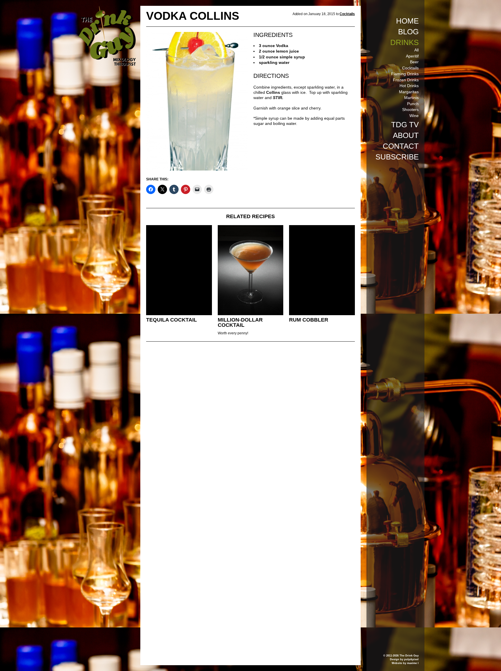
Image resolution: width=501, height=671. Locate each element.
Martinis (411, 97)
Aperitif (412, 56)
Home (407, 21)
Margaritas (409, 91)
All (416, 50)
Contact (401, 146)
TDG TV (405, 124)
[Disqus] (250, 425)
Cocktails (410, 68)
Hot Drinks (409, 85)
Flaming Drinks (405, 73)
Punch (413, 103)
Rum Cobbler (308, 320)
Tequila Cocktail (171, 320)
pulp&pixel (411, 659)
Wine (414, 115)
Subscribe (397, 156)
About (406, 135)
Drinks (404, 42)
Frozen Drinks (406, 80)
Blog (408, 31)
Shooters (410, 109)
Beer (414, 62)
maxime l (413, 663)
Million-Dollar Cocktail (240, 322)
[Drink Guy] (107, 8)
